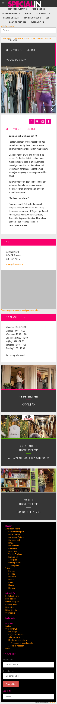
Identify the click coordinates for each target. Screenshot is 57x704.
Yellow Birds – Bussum (42, 38)
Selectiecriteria (14, 637)
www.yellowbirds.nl (14, 264)
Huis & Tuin (9, 607)
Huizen (11, 579)
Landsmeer (12, 548)
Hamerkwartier (14, 534)
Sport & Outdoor (32, 18)
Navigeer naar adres (31, 310)
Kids (47, 18)
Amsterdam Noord (12, 529)
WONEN (28, 13)
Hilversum (12, 577)
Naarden (11, 588)
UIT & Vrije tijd (43, 13)
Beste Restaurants (17, 9)
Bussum (11, 574)
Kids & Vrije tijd (11, 610)
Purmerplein (13, 557)
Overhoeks (12, 551)
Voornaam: (8, 659)
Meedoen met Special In (17, 640)
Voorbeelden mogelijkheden (22, 643)
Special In (7, 38)
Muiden (11, 585)
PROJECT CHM (53, 703)
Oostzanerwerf (14, 540)
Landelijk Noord (14, 563)
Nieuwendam (13, 546)
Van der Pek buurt (15, 554)
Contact (8, 626)
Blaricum (11, 571)
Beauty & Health (11, 18)
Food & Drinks (38, 9)
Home (7, 649)
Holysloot (15, 565)
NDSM (10, 543)
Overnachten (37, 22)
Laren (10, 582)
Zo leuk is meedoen (16, 646)
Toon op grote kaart (10, 310)
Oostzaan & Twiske (16, 537)
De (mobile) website (16, 634)
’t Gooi (7, 568)
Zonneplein (12, 560)
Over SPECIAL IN (11, 629)
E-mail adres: (9, 671)
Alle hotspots (7, 26)
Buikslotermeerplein (16, 532)
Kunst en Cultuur (17, 22)
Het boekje (12, 632)
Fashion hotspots (11, 13)
